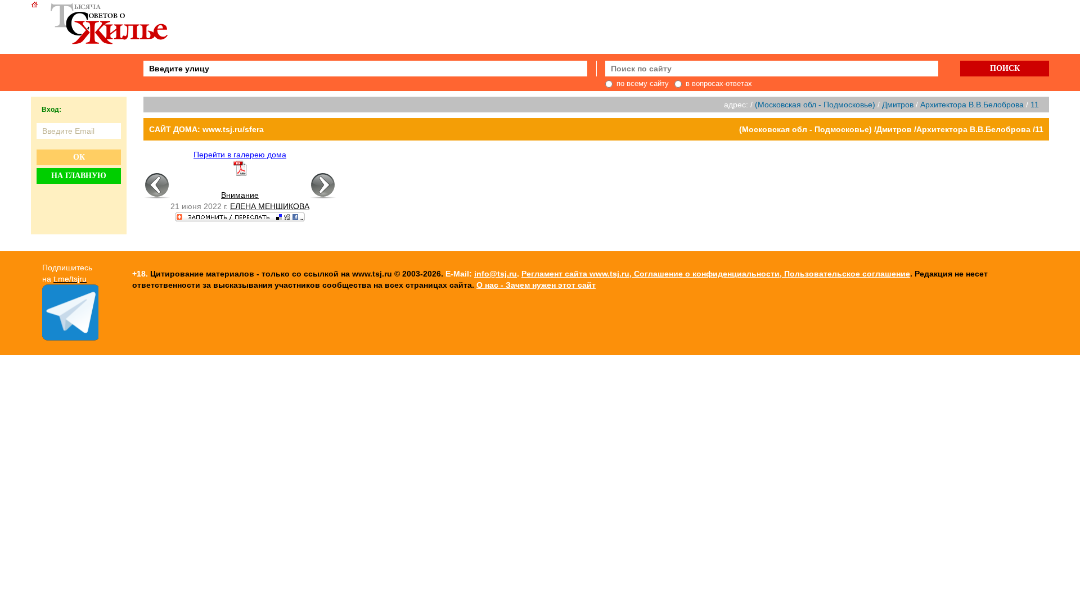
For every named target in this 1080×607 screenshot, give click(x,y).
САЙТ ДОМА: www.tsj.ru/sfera (206, 129)
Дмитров (898, 104)
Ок (79, 157)
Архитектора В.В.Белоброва (972, 104)
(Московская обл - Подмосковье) (815, 104)
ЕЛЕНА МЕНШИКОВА (269, 206)
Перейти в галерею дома (240, 154)
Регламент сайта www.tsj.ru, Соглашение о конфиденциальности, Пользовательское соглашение (715, 273)
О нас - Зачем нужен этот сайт (536, 284)
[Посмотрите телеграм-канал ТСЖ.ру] (70, 337)
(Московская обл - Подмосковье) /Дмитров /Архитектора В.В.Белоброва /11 (891, 129)
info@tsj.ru (495, 273)
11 (1034, 104)
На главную (78, 175)
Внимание (240, 195)
